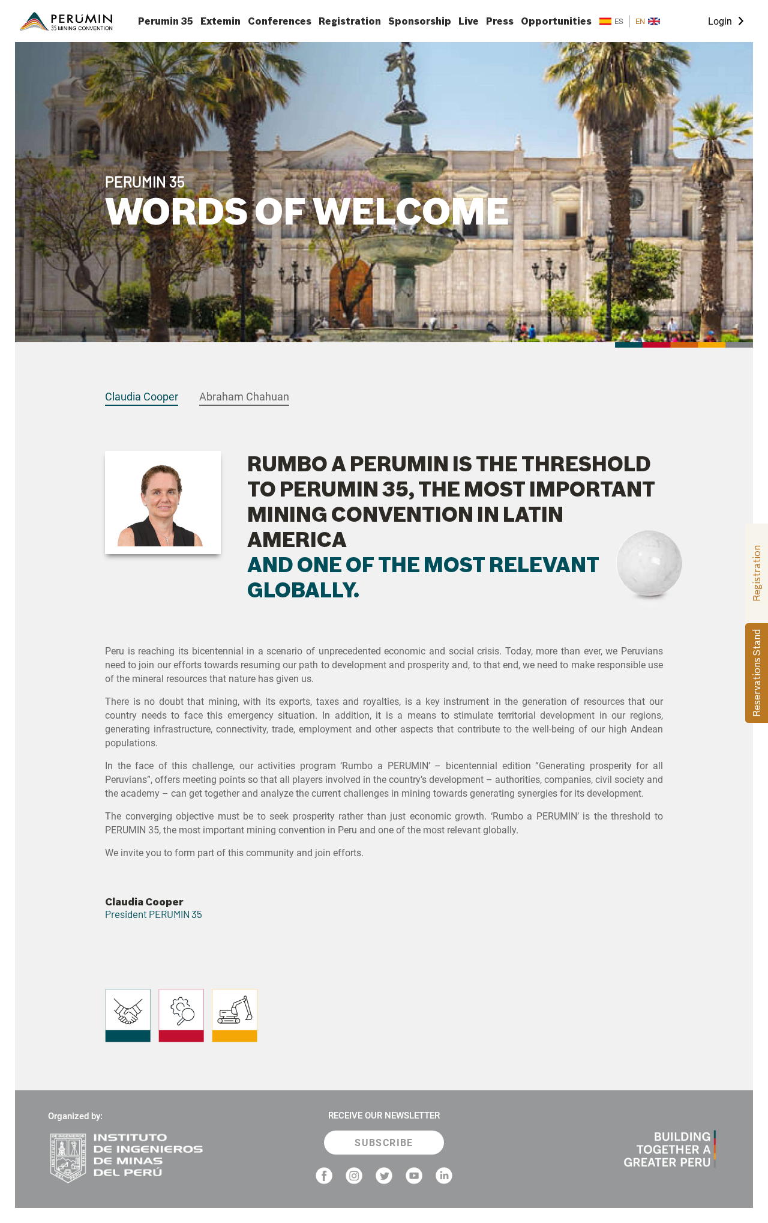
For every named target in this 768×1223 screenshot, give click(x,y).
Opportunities (556, 21)
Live (468, 21)
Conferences (279, 21)
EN (640, 21)
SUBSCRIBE (384, 1143)
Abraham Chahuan (244, 396)
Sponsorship (419, 21)
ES (618, 21)
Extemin (220, 21)
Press (500, 21)
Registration (350, 21)
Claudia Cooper (141, 396)
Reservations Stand (756, 673)
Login (720, 21)
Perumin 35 (165, 21)
